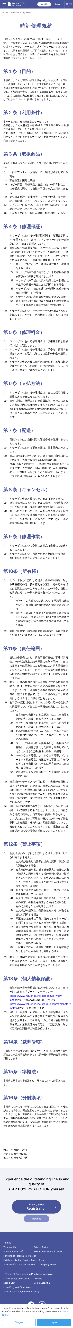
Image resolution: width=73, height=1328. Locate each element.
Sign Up (44, 4)
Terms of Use (10, 1247)
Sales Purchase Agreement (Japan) (21, 1291)
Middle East (9, 1283)
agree (54, 1322)
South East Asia (42, 1283)
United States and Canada (16, 1278)
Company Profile (48, 1264)
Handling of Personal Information (19, 1256)
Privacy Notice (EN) (13, 1251)
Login (57, 4)
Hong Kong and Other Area (17, 1287)
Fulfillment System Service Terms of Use (23, 1260)
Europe (38, 1278)
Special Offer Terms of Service (19, 1264)
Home (5, 12)
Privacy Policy (41, 1247)
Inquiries (36, 1218)
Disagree (19, 1322)
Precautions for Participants (48, 1251)
